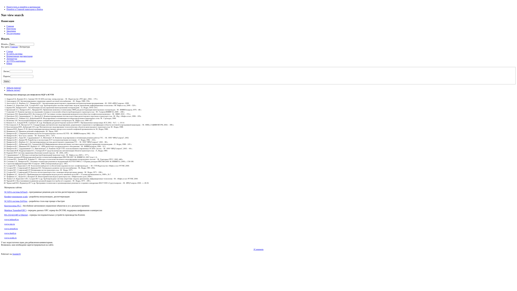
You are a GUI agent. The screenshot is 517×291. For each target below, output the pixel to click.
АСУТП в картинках (16, 61)
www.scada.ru (10, 238)
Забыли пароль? (13, 88)
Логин (6, 71)
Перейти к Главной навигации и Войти (24, 9)
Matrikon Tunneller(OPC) (15, 210)
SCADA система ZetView (15, 201)
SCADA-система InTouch (15, 192)
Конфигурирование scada (16, 196)
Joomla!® (16, 254)
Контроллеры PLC (12, 206)
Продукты (11, 28)
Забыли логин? (13, 90)
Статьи (9, 51)
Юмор (9, 63)
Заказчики (11, 31)
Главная (10, 26)
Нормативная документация (19, 56)
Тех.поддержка (13, 33)
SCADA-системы (14, 54)
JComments (258, 249)
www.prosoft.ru (11, 229)
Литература (11, 59)
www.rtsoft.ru (10, 233)
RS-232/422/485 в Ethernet (16, 215)
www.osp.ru (9, 224)
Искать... (5, 44)
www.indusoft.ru (11, 219)
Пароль (6, 76)
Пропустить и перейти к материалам (23, 7)
